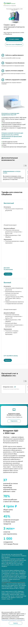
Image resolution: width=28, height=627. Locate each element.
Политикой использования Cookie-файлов (13, 620)
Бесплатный (9, 203)
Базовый (7, 282)
